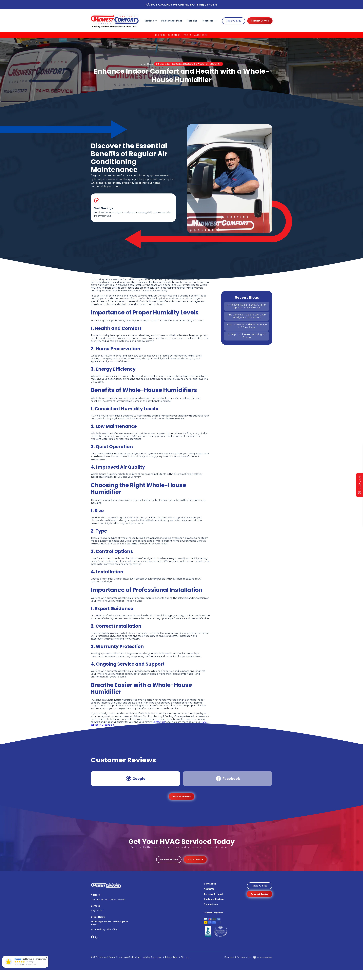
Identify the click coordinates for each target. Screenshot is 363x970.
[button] (150, 20)
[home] (115, 19)
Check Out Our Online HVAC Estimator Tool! (181, 35)
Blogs (149, 64)
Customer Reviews (214, 899)
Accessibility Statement (150, 957)
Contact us (158, 722)
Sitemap (184, 957)
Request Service (260, 21)
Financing (192, 21)
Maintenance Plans (171, 21)
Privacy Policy (171, 957)
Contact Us (210, 884)
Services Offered (213, 894)
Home (142, 64)
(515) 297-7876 (208, 4)
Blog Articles (211, 904)
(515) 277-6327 (233, 21)
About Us (209, 889)
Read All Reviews (181, 796)
